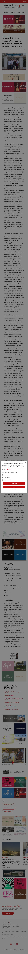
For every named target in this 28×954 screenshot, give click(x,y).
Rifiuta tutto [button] (14, 486)
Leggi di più (9, 469)
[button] (14, 490)
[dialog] (14, 477)
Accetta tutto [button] (14, 483)
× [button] (25, 462)
